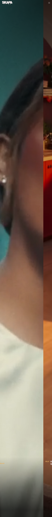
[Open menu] (49, 3)
